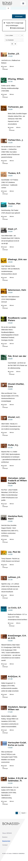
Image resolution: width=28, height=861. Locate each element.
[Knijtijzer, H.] (4, 677)
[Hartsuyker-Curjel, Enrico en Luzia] (4, 743)
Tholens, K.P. (14, 173)
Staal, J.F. (12, 229)
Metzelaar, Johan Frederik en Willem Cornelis (17, 480)
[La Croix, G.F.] (4, 609)
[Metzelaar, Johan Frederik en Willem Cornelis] (4, 479)
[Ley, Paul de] (4, 553)
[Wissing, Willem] (4, 80)
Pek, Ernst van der (17, 356)
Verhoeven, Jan (15, 107)
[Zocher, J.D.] (4, 54)
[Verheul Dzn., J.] (4, 141)
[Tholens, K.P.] (4, 174)
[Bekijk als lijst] (15, 43)
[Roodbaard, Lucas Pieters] (4, 319)
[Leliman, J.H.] (4, 578)
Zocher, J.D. (13, 53)
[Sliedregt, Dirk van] (4, 260)
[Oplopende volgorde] (22, 35)
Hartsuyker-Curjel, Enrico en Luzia (17, 743)
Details (12, 66)
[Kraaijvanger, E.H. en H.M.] (4, 636)
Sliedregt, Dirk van (17, 259)
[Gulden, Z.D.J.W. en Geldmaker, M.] (4, 779)
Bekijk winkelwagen (18, 28)
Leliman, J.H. (14, 577)
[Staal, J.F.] (4, 230)
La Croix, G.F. (14, 607)
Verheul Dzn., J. (15, 140)
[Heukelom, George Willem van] (4, 708)
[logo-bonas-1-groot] (7, 2)
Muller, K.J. (13, 445)
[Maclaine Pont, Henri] (4, 517)
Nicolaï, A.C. (14, 417)
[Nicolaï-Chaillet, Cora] (4, 385)
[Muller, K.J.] (4, 446)
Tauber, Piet (14, 203)
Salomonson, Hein (17, 290)
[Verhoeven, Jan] (4, 108)
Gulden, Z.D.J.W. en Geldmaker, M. (17, 779)
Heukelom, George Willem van (17, 708)
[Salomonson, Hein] (4, 291)
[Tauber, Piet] (4, 204)
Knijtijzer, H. (14, 676)
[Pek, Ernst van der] (4, 357)
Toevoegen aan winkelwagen (5, 68)
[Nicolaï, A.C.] (4, 418)
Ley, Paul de (14, 552)
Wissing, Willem (16, 79)
